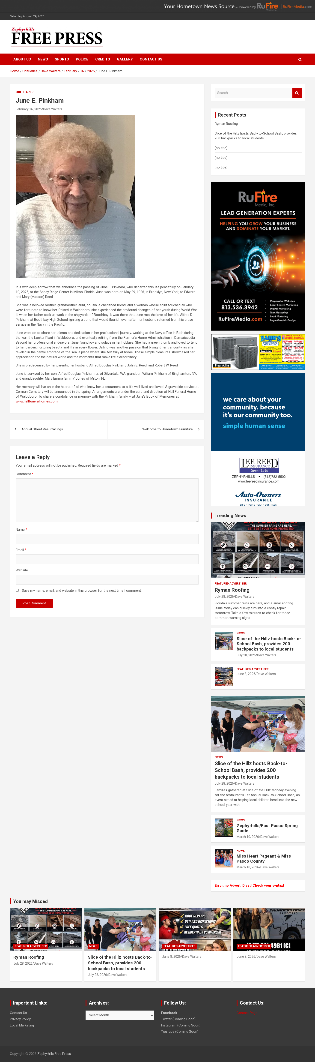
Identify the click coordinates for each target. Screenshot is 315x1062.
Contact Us (151, 59)
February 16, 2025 (29, 109)
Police (82, 59)
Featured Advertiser (231, 583)
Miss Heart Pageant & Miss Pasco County (264, 858)
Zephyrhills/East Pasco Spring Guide (267, 828)
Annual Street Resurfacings (42, 429)
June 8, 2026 (246, 674)
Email (21, 550)
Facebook (169, 1013)
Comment (24, 474)
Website (22, 570)
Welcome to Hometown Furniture (167, 429)
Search (297, 93)
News (43, 59)
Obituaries (25, 92)
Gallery (125, 59)
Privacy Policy (20, 1019)
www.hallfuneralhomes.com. (37, 401)
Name (21, 530)
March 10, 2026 (248, 837)
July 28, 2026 (224, 596)
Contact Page (247, 1013)
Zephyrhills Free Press (54, 1054)
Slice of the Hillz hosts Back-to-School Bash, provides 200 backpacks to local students (269, 644)
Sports (62, 59)
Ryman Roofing (226, 124)
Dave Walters (52, 109)
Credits (102, 59)
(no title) (221, 148)
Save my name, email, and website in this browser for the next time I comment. (82, 590)
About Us (22, 59)
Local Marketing (22, 1025)
